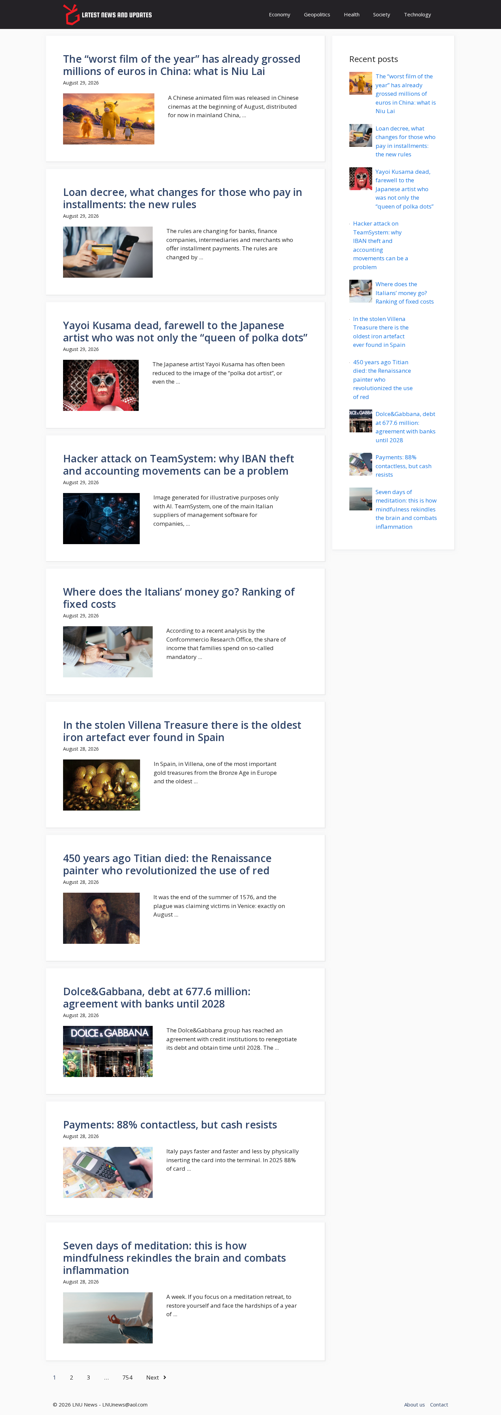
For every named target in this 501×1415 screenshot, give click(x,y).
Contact (439, 1404)
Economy (279, 14)
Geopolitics (317, 14)
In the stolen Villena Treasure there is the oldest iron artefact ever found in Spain (182, 731)
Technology (417, 14)
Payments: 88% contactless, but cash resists (170, 1125)
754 (127, 1377)
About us (414, 1404)
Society (381, 14)
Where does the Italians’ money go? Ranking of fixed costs (179, 598)
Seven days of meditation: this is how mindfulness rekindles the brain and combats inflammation (174, 1258)
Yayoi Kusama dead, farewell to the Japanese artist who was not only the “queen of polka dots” (185, 331)
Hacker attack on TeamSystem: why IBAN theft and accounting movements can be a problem (178, 464)
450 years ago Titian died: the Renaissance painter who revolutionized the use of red (167, 864)
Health (352, 14)
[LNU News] (108, 14)
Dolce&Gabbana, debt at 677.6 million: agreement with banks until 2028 (156, 997)
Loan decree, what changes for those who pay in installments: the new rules (182, 198)
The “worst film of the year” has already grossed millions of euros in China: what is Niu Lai (182, 65)
